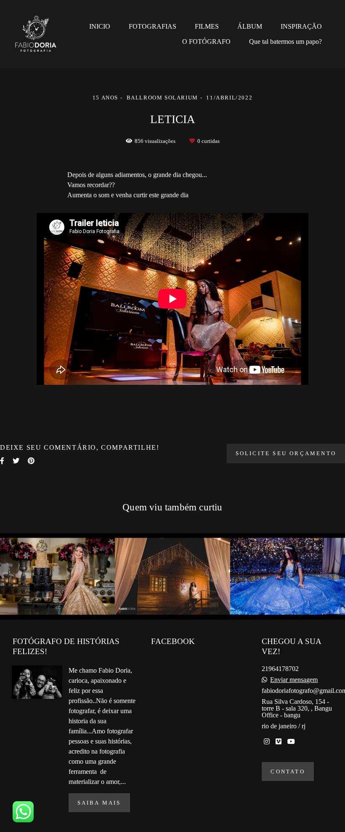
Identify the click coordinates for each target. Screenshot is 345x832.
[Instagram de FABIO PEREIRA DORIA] (267, 741)
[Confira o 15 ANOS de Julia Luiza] (287, 576)
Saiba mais (99, 803)
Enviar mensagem (294, 679)
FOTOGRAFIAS (152, 26)
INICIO (99, 26)
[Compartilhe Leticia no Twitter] (16, 460)
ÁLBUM (249, 26)
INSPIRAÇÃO (301, 26)
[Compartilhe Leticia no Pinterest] (31, 460)
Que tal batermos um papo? (285, 41)
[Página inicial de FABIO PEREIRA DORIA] (41, 34)
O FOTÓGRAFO (206, 41)
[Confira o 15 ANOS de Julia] (57, 576)
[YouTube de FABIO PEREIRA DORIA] (291, 741)
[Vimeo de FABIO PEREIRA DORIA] (278, 741)
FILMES (207, 26)
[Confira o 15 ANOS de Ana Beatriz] (172, 576)
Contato (288, 771)
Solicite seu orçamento (286, 453)
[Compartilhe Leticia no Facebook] (2, 460)
